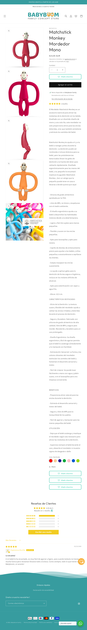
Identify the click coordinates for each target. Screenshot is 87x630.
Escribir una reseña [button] (43, 532)
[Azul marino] (59, 460)
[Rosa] (68, 460)
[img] (11, 546)
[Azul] (73, 460)
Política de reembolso (45, 622)
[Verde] (64, 460)
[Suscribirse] (43, 603)
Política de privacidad (30, 622)
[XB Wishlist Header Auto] (75, 16)
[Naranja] (55, 460)
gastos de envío (70, 59)
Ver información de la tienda (62, 99)
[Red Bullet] (50, 460)
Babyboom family (16, 622)
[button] (4, 16)
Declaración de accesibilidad (43, 590)
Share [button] (53, 467)
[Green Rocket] (78, 460)
